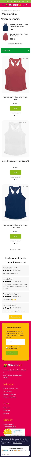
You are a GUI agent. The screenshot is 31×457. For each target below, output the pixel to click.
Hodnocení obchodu (15, 258)
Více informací (17, 443)
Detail (15, 108)
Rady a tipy (6, 408)
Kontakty (6, 413)
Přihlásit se (12, 353)
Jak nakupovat (7, 391)
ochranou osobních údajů (15, 347)
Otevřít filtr (7, 50)
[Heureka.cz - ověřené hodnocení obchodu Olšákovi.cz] (15, 433)
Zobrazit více (15, 317)
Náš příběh (6, 411)
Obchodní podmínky (9, 397)
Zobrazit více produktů (15, 44)
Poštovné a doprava (9, 394)
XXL (17, 115)
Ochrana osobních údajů (10, 389)
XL (14, 115)
